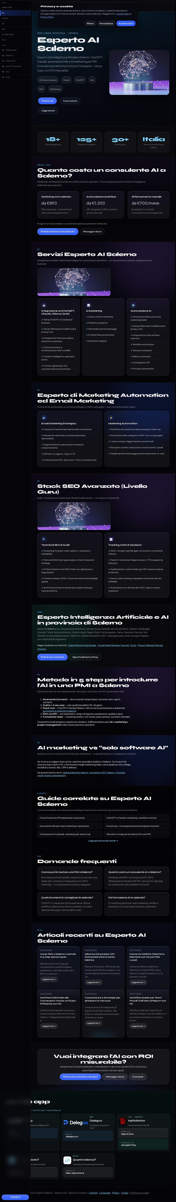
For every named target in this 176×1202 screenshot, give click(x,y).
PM (3, 24)
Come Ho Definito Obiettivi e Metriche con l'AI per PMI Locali (147, 957)
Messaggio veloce (92, 231)
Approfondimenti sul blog (85, 657)
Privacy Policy (47, 17)
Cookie (124, 1192)
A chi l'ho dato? (39, 1110)
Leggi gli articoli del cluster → (103, 840)
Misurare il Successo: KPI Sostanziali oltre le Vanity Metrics (100, 957)
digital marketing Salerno (75, 772)
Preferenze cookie (139, 1192)
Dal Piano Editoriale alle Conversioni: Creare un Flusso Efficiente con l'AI (58, 1000)
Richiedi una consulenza (52, 657)
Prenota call (47, 101)
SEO (3, 29)
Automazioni (8, 34)
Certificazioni (11, 66)
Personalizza (106, 23)
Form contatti (70, 101)
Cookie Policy (123, 13)
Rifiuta (90, 23)
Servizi (7, 56)
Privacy (116, 1192)
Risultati (9, 61)
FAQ (5, 72)
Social (5, 18)
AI (3, 13)
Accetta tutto (126, 23)
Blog (4, 40)
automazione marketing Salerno (59, 710)
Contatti (15, 1197)
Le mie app (104, 1192)
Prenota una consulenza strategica (80, 1076)
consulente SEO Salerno (102, 772)
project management (55, 775)
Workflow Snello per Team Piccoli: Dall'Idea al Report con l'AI (148, 1000)
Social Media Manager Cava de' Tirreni (117, 645)
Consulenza (9, 50)
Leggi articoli (48, 110)
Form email (137, 1076)
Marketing (7, 7)
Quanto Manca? (54, 1110)
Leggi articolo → (49, 979)
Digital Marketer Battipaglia (82, 645)
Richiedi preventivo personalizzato (58, 231)
